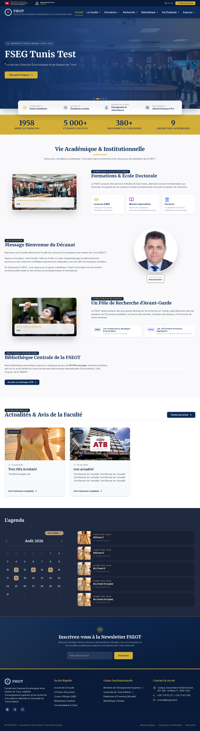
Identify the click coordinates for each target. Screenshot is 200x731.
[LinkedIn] (15, 709)
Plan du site (190, 725)
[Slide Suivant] (195, 63)
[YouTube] (22, 709)
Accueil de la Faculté (64, 687)
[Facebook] (7, 709)
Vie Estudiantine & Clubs (65, 705)
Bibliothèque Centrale (64, 701)
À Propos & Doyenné (64, 692)
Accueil (79, 12)
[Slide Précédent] (5, 63)
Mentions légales (147, 725)
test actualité (83, 469)
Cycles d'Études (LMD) (65, 696)
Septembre (53, 533)
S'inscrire (123, 655)
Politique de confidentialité (170, 725)
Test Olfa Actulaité (22, 469)
